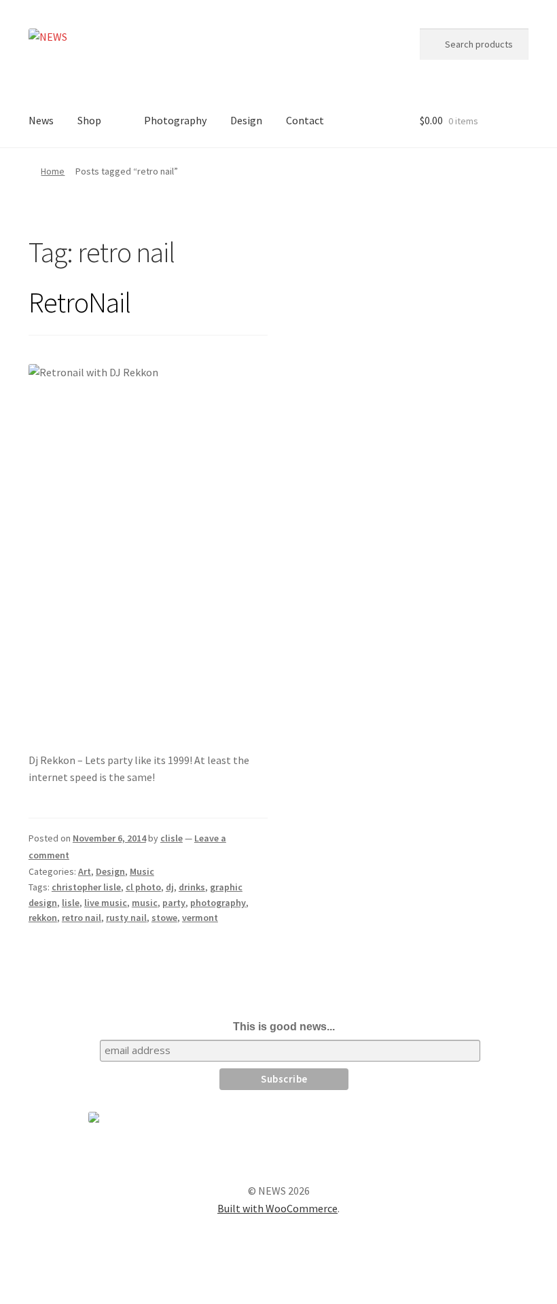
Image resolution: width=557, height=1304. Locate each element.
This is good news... (284, 1026)
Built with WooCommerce (277, 1208)
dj (170, 887)
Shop (89, 120)
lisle (70, 902)
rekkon (43, 917)
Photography (175, 120)
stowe (164, 917)
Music (142, 871)
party (173, 902)
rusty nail (126, 917)
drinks (192, 887)
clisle (171, 838)
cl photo (143, 887)
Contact (305, 120)
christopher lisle (86, 887)
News (41, 120)
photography (218, 902)
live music (105, 902)
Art (84, 871)
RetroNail (79, 302)
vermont (200, 917)
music (145, 902)
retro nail (81, 917)
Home (53, 171)
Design (246, 120)
